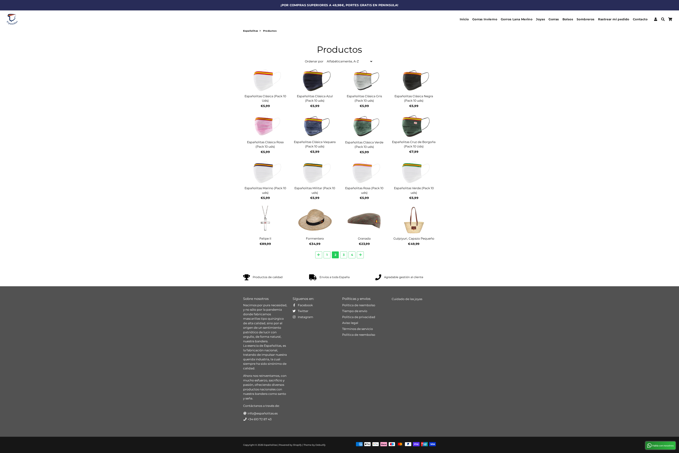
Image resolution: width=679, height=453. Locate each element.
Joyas (540, 19)
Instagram (305, 317)
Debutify (320, 444)
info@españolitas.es (262, 413)
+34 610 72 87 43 (259, 419)
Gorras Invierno (484, 19)
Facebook (305, 305)
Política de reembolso (358, 305)
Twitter (302, 311)
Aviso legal (350, 323)
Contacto (640, 19)
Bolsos (567, 19)
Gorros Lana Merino (516, 19)
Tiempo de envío (354, 311)
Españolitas (250, 30)
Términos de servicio (357, 329)
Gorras (554, 19)
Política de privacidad (358, 317)
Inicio (464, 19)
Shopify (297, 444)
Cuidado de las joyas (407, 299)
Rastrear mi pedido (613, 19)
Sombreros (585, 19)
